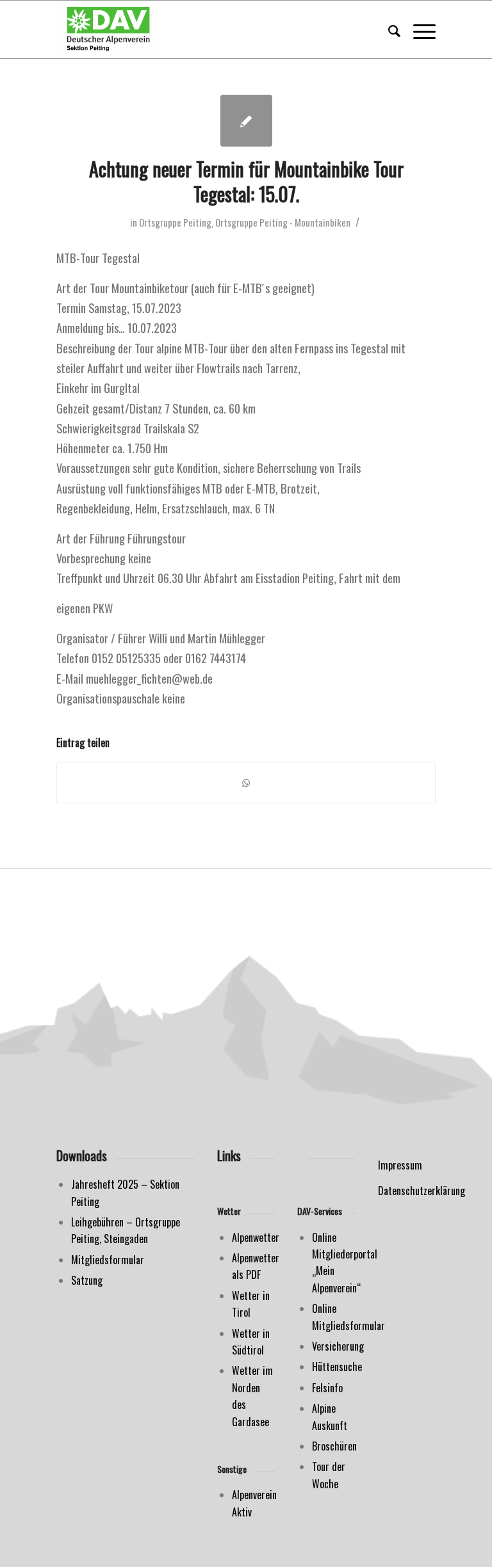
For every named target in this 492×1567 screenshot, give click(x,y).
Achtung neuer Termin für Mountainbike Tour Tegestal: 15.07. (246, 181)
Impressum (400, 1165)
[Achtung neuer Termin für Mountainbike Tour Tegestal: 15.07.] (246, 121)
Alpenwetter (255, 1237)
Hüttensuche (337, 1366)
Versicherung (338, 1346)
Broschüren (334, 1446)
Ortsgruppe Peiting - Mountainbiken (282, 222)
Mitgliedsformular (107, 1259)
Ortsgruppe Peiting (175, 222)
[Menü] (418, 29)
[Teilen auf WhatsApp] (245, 782)
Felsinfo (327, 1387)
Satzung (86, 1280)
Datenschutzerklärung (421, 1190)
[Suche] (387, 29)
